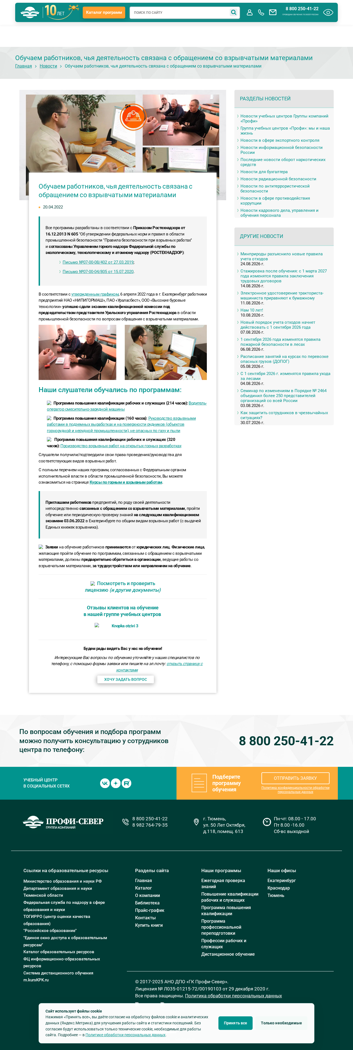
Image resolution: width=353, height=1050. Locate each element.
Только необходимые (281, 1023)
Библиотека (147, 903)
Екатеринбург (282, 880)
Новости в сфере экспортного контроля (279, 140)
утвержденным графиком (95, 294)
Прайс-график (149, 910)
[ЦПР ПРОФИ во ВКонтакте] (105, 782)
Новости (48, 66)
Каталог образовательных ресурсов (58, 951)
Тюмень (276, 895)
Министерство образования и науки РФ (62, 881)
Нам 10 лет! (251, 310)
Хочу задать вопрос (125, 679)
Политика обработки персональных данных (233, 995)
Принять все (235, 1023)
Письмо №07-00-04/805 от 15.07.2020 (98, 271)
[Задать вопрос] (273, 12)
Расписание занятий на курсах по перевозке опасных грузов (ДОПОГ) (284, 359)
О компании (147, 895)
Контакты (145, 917)
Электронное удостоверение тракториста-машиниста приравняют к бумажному (281, 296)
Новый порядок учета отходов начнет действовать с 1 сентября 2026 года (277, 325)
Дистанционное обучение (228, 954)
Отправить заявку (295, 778)
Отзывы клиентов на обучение (123, 607)
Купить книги (149, 925)
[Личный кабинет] (250, 12)
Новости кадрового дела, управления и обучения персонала (279, 213)
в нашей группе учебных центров (122, 614)
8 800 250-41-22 (302, 9)
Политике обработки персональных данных (125, 1035)
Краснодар (279, 888)
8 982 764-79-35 (150, 825)
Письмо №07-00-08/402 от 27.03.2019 (98, 262)
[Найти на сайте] (233, 12)
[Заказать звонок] (261, 12)
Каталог (143, 888)
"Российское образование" (50, 930)
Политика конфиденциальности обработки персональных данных (295, 790)
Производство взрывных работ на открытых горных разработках (120, 445)
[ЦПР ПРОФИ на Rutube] (126, 782)
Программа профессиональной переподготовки (221, 927)
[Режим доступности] (328, 12)
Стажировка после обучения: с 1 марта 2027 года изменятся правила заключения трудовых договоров (283, 276)
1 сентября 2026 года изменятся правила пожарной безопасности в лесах (280, 342)
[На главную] (30, 12)
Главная (23, 66)
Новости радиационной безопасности (278, 178)
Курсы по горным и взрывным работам (126, 482)
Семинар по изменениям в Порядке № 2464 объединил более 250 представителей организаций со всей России (283, 395)
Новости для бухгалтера (264, 171)
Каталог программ (104, 12)
